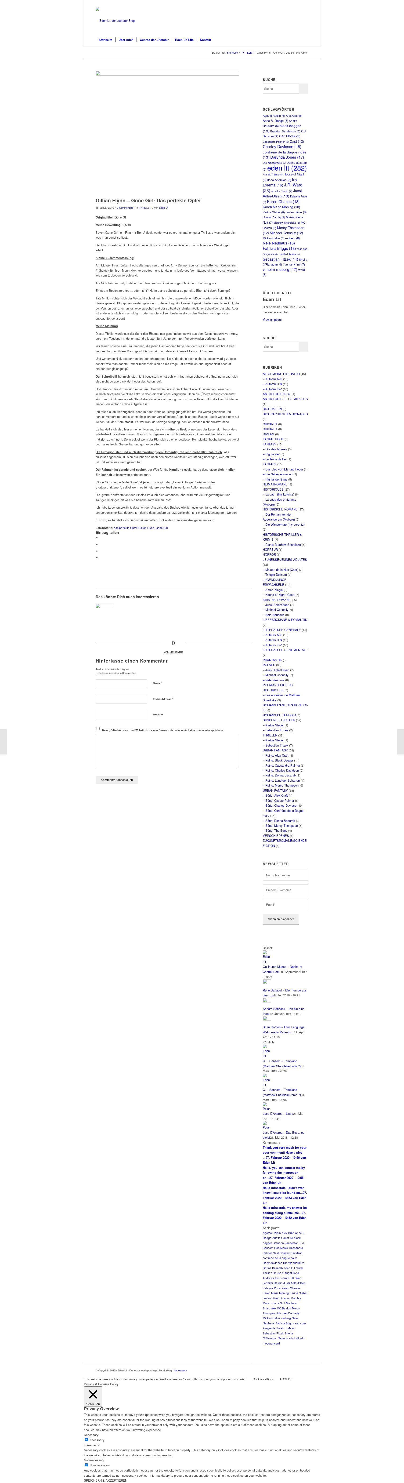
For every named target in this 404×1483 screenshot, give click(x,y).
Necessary (97, 1440)
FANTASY (269, 444)
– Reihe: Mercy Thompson (281, 785)
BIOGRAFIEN (272, 409)
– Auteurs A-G (272, 635)
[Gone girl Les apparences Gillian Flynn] (167, 133)
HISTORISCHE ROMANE (280, 509)
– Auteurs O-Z (272, 645)
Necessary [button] (91, 1434)
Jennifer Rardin (281, 191)
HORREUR (270, 549)
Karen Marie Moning (281, 206)
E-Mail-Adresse (163, 698)
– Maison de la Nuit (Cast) (280, 569)
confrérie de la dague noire (280, 1258)
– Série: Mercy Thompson (280, 825)
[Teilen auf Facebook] (101, 538)
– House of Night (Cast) (279, 594)
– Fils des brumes (275, 449)
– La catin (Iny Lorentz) (278, 494)
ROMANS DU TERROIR (279, 715)
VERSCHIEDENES (276, 835)
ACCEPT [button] (286, 1379)
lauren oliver (296, 212)
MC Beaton (284, 1308)
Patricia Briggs (279, 248)
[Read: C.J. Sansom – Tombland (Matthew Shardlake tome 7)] (267, 1084)
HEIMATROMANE (275, 484)
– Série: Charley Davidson (280, 805)
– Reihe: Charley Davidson (281, 770)
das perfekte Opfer (125, 528)
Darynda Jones (287, 157)
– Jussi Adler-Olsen (276, 604)
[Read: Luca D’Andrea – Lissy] (267, 1108)
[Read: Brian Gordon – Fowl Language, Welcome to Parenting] (267, 1019)
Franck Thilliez (273, 174)
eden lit (287, 167)
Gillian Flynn (146, 528)
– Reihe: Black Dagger (278, 760)
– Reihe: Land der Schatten (281, 780)
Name (157, 683)
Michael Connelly (286, 232)
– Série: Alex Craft (275, 795)
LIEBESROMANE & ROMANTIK (285, 619)
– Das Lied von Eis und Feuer (283, 469)
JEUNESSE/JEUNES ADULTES (285, 559)
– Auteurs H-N (272, 640)
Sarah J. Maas (289, 254)
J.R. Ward (296, 1278)
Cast (297, 141)
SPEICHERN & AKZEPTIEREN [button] (105, 1480)
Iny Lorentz (280, 182)
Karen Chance (283, 201)
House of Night (282, 1273)
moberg (292, 238)
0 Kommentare (125, 207)
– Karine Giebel (273, 725)
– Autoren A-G (272, 379)
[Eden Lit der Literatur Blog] (115, 20)
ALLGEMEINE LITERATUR (281, 374)
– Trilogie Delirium (275, 574)
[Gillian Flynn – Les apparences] (104, 612)
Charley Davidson (282, 146)
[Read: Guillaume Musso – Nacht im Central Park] (267, 961)
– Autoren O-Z (272, 389)
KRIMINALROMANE (277, 600)
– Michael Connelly (276, 609)
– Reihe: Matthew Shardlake (282, 544)
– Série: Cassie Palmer (278, 800)
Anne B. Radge (275, 120)
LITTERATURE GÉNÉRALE (282, 629)
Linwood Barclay (274, 217)
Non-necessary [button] (94, 1460)
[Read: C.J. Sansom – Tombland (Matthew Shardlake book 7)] (267, 1056)
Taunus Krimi (294, 264)
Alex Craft (294, 115)
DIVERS (268, 434)
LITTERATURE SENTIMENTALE (285, 650)
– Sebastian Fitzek (275, 730)
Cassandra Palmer (276, 141)
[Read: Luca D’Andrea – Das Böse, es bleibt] (267, 1127)
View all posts (272, 319)
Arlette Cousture (282, 1238)
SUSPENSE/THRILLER (279, 720)
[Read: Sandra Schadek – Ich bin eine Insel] (267, 1001)
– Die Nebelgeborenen (277, 474)
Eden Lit (163, 207)
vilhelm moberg (280, 269)
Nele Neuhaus (279, 243)
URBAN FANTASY (275, 750)
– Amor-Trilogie (273, 589)
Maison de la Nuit (274, 1303)
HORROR (269, 554)
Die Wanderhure (293, 1263)
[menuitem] (105, 40)
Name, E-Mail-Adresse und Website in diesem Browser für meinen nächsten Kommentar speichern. (163, 730)
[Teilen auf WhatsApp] (101, 551)
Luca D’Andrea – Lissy (278, 1113)
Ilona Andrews (279, 180)
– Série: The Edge (275, 830)
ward (277, 1343)
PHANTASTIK (272, 660)
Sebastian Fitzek (280, 259)
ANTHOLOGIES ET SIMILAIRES (285, 399)
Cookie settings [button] (263, 1379)
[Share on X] (101, 544)
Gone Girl (162, 528)
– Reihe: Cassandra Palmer (281, 765)
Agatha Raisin (274, 115)
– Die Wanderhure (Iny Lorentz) (284, 524)
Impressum (180, 1370)
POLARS (269, 665)
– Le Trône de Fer (275, 459)
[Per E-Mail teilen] (101, 557)
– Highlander (271, 454)
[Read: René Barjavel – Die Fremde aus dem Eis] (267, 982)
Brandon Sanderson (285, 131)
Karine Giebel (274, 212)
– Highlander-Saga (275, 479)
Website (158, 714)
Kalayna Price (272, 1288)
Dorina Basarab (273, 1268)
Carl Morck (289, 136)
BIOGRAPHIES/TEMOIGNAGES (285, 414)
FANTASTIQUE (273, 439)
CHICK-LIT (270, 424)
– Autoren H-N (272, 384)
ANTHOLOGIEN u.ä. (277, 394)
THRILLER (145, 207)
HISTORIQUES (273, 489)
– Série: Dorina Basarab (279, 820)
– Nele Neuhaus (273, 614)
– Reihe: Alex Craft (276, 755)
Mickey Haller (273, 238)
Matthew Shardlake (287, 222)
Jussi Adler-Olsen (282, 193)
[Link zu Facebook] (304, 3)
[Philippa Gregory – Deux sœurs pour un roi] (3, 741)
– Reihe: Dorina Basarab (279, 775)
